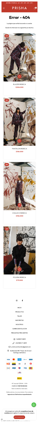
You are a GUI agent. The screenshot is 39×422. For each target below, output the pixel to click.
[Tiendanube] (20, 386)
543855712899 (21, 339)
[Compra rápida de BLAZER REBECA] (20, 76)
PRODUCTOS (19, 312)
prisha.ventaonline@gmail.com (21, 347)
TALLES (19, 316)
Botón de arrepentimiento (23, 394)
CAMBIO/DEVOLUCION (19, 329)
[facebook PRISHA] (22, 300)
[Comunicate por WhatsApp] (34, 404)
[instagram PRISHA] (16, 300)
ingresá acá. (11, 394)
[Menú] (4, 8)
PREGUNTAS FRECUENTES (19, 333)
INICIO (20, 308)
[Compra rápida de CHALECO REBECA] (20, 205)
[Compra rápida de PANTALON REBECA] (20, 141)
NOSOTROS (19, 324)
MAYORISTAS (19, 320)
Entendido (19, 417)
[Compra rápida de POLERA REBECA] (20, 269)
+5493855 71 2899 (21, 343)
